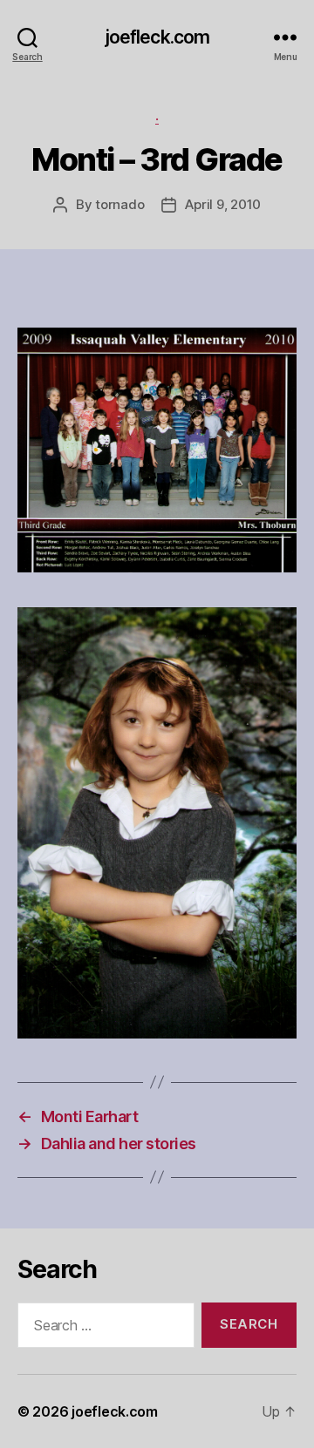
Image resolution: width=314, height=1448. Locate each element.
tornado (119, 204)
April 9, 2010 (223, 204)
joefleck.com (157, 37)
